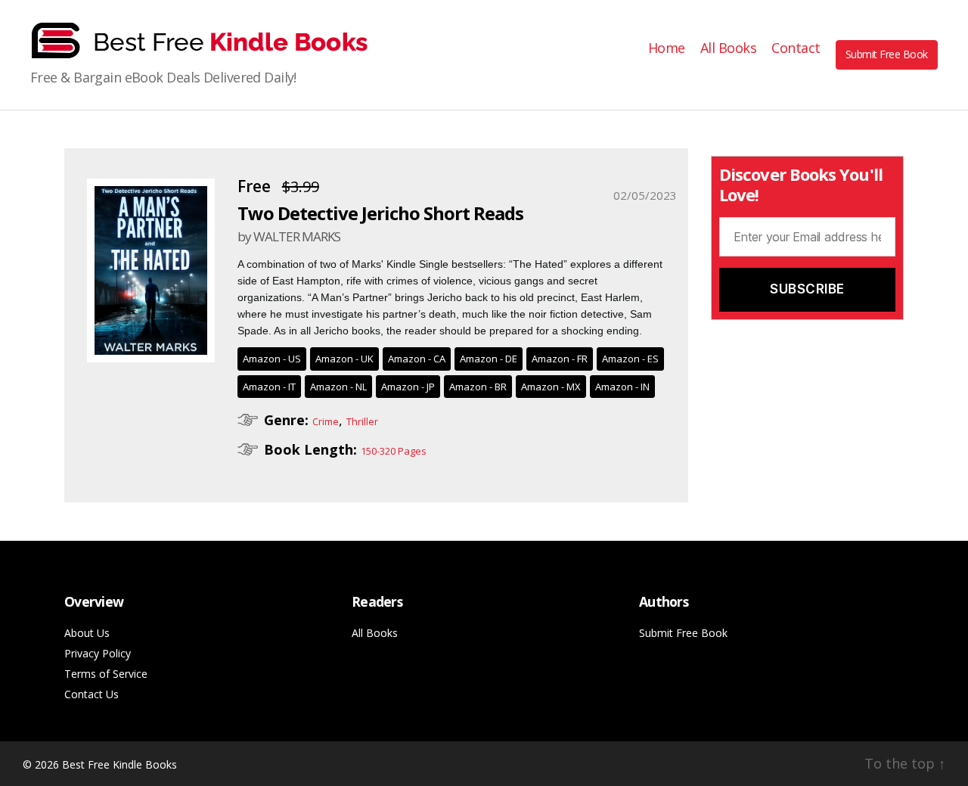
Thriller (362, 421)
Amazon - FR (560, 358)
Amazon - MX (551, 386)
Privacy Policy (97, 653)
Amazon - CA (416, 358)
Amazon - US (272, 358)
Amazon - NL (338, 386)
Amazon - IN (622, 386)
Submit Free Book (886, 54)
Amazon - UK (344, 358)
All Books (728, 48)
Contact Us (91, 694)
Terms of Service (105, 673)
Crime (325, 421)
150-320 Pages (394, 451)
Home (666, 48)
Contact (796, 48)
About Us (87, 633)
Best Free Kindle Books (119, 764)
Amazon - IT (269, 386)
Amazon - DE (488, 358)
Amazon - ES (630, 358)
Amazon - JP (408, 386)
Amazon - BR (478, 386)
